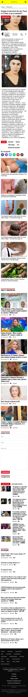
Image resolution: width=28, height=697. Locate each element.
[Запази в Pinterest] (18, 154)
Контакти (14, 676)
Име (2, 436)
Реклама (14, 674)
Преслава (11, 145)
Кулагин (10, 142)
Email (2, 442)
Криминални (17, 654)
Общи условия (14, 678)
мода (8, 661)
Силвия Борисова (7, 35)
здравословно (13, 656)
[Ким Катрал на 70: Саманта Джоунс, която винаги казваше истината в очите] (14, 353)
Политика (8, 654)
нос (18, 145)
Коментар (4, 448)
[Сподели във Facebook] (2, 154)
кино (2, 659)
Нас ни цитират (16, 659)
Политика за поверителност (10, 669)
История (22, 656)
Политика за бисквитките (14, 683)
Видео (2, 661)
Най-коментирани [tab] (17, 484)
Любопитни (9, 7)
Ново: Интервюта (5, 664)
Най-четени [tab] (5, 484)
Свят (2, 654)
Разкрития (10, 651)
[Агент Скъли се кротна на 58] (14, 400)
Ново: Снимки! (16, 661)
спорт (7, 659)
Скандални (4, 656)
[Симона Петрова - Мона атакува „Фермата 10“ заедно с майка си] (14, 331)
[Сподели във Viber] (6, 154)
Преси (18, 142)
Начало (3, 7)
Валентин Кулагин (14, 147)
